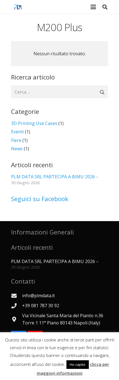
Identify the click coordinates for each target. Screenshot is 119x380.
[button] (104, 7)
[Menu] (93, 7)
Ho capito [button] (78, 364)
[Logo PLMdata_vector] (18, 7)
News (17, 149)
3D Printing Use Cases (34, 123)
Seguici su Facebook (39, 198)
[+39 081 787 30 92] (16, 305)
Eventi (17, 132)
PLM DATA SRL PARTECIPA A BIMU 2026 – (55, 177)
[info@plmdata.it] (16, 295)
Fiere (16, 140)
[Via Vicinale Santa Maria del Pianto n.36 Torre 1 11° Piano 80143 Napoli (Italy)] (16, 319)
